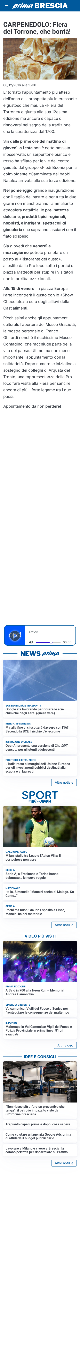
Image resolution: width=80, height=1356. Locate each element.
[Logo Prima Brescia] (40, 5)
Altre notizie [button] (64, 782)
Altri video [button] (65, 1045)
